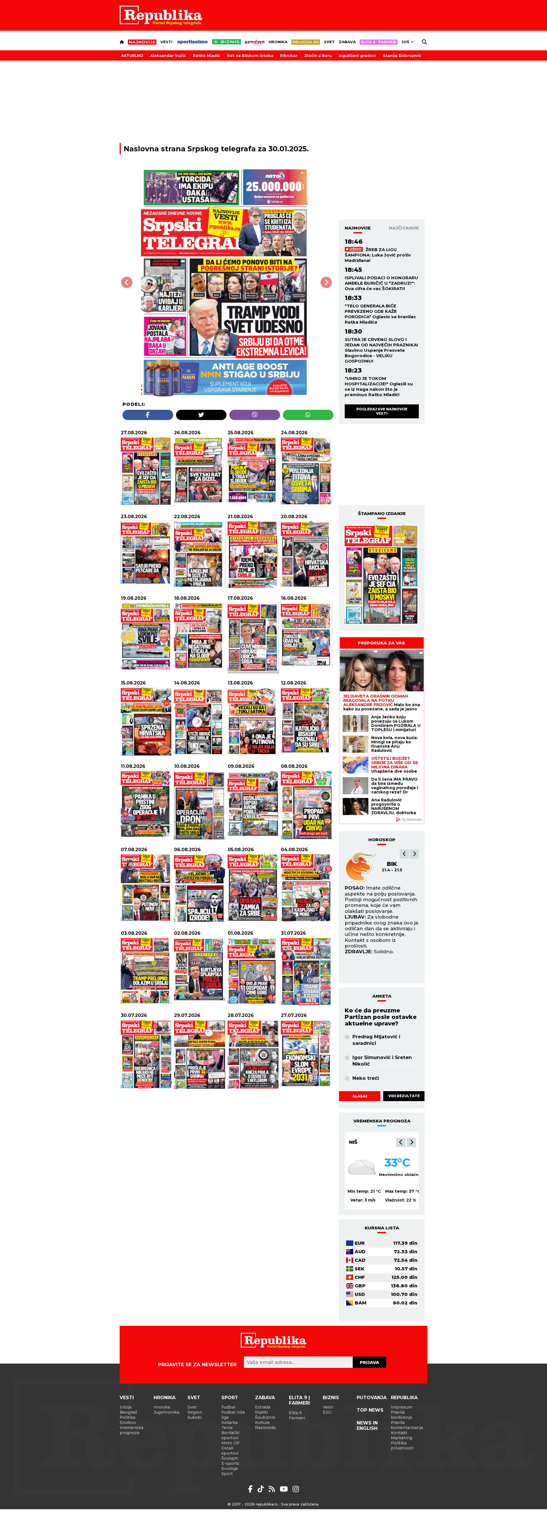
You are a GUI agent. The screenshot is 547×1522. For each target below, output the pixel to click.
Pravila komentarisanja (407, 1425)
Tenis (227, 1427)
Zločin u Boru (318, 55)
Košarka (229, 1422)
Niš (353, 1142)
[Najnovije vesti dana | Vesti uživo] (226, 41)
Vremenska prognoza (131, 1430)
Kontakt (399, 1432)
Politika (127, 1417)
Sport (229, 1397)
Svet (329, 42)
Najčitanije (404, 228)
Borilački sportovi (230, 1435)
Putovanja (372, 1397)
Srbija (125, 1407)
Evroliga (229, 1468)
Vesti (166, 42)
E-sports (230, 1463)
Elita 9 (295, 1412)
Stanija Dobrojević (402, 55)
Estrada (262, 1407)
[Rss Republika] (273, 1489)
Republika (404, 1397)
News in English (367, 1425)
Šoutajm (229, 1458)
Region (194, 1412)
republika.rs (267, 1504)
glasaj (359, 1096)
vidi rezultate (404, 1096)
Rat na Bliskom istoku (250, 55)
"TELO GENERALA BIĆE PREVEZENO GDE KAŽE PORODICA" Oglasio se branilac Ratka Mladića (380, 314)
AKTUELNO (132, 55)
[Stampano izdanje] (382, 575)
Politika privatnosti (402, 1445)
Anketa (381, 996)
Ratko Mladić (206, 55)
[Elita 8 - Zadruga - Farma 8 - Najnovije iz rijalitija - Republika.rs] (378, 42)
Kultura (262, 1422)
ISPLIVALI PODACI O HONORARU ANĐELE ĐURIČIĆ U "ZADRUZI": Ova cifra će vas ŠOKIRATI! (381, 283)
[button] (404, 854)
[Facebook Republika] (251, 1489)
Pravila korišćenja (401, 1415)
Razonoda (265, 1427)
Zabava (347, 42)
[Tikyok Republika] (262, 1489)
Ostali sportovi (229, 1451)
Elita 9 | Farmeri (299, 1400)
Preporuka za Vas (381, 643)
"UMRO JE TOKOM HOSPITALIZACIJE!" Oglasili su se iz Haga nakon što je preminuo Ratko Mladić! (379, 386)
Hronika (278, 42)
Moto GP (230, 1443)
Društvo (128, 1422)
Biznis (331, 1397)
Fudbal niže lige (233, 1415)
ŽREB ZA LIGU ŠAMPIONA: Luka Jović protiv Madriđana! (378, 255)
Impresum (401, 1407)
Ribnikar (288, 55)
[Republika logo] (161, 15)
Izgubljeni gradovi (357, 55)
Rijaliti (261, 1412)
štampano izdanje (382, 513)
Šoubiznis (265, 1417)
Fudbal (228, 1407)
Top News (370, 1410)
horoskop (381, 839)
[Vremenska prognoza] (362, 1167)
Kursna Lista (382, 1228)
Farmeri (297, 1417)
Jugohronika (166, 1412)
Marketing (401, 1437)
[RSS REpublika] (285, 1489)
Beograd (128, 1412)
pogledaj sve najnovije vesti (381, 411)
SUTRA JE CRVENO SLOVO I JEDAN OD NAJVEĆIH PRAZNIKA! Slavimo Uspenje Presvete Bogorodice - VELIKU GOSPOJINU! (381, 350)
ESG (327, 1412)
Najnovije (358, 228)
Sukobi (194, 1417)
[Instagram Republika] (296, 1489)
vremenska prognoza (382, 1121)
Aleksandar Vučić (168, 55)
